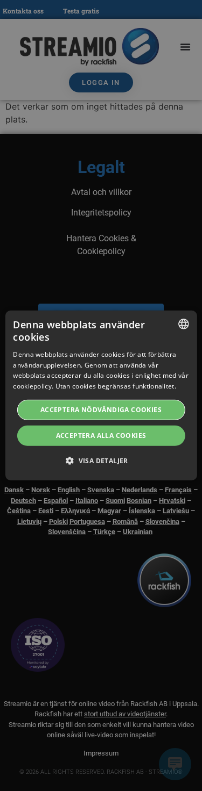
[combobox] (183, 324)
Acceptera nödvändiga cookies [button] (101, 409)
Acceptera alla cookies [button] (101, 435)
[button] (101, 460)
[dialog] (101, 395)
